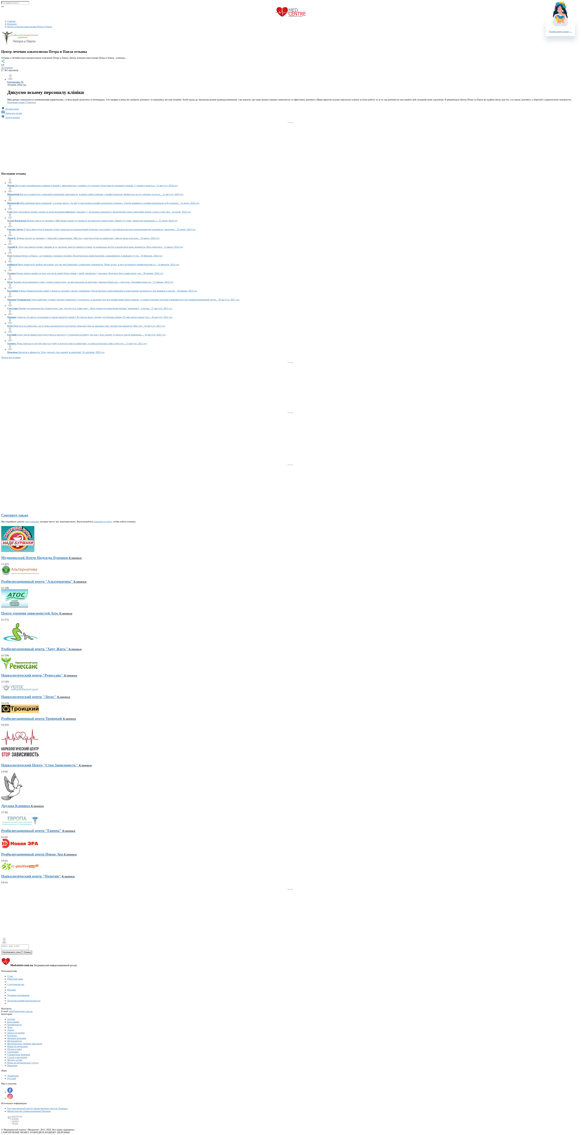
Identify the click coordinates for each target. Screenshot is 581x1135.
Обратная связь (15, 979)
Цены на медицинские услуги (22, 1062)
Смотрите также (14, 515)
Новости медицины (17, 1046)
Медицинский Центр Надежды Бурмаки (41, 558)
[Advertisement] (290, 145)
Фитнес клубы (14, 1060)
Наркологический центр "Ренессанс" (39, 675)
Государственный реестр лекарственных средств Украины (37, 1108)
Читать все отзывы (11, 357)
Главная (11, 21)
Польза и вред (14, 1049)
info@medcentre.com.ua (21, 1011)
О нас (10, 976)
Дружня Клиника (22, 806)
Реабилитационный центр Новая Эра (39, 854)
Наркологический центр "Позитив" (38, 876)
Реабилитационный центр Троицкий (38, 718)
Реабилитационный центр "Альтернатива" (44, 581)
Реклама (11, 990)
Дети (9, 1027)
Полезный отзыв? (16, 102)
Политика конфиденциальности (23, 1000)
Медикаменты (14, 1041)
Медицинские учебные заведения (24, 1043)
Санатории (13, 1052)
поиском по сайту (103, 521)
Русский (11, 1078)
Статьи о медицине (17, 1057)
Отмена (27, 952)
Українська (13, 1075)
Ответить (31, 102)
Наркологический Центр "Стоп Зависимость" (46, 765)
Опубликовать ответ (11, 952)
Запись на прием (16, 1033)
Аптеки (11, 1019)
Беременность (14, 1024)
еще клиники (32, 521)
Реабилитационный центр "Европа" (38, 831)
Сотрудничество (15, 984)
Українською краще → (560, 31)
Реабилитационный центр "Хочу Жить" (41, 649)
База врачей (13, 1022)
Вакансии (12, 1065)
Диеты (10, 1030)
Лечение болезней (16, 1038)
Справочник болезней (18, 1054)
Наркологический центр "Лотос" (35, 697)
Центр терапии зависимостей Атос (36, 613)
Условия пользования (18, 995)
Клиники (12, 1035)
